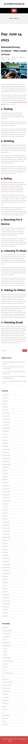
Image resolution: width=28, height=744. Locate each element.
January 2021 (6, 597)
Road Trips (5, 709)
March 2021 (5, 591)
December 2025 (6, 419)
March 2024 (5, 482)
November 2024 (6, 458)
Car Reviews (6, 664)
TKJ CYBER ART (16, 741)
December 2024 (6, 455)
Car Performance (7, 658)
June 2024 (5, 473)
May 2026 (5, 404)
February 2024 (6, 485)
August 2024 (6, 467)
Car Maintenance (7, 642)
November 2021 (6, 567)
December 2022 (6, 528)
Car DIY (4, 639)
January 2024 (6, 488)
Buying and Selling (7, 630)
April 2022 (5, 552)
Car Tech (5, 670)
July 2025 (5, 434)
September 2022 (7, 537)
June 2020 (5, 613)
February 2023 (6, 522)
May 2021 (5, 585)
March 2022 (5, 555)
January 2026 (6, 416)
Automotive (13, 59)
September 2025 (7, 428)
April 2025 (5, 443)
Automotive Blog (14, 4)
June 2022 (5, 546)
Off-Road (5, 703)
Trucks (4, 721)
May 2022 (5, 549)
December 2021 (6, 564)
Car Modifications (7, 645)
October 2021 (6, 570)
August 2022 (6, 540)
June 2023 (5, 510)
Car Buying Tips (6, 636)
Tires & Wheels (6, 715)
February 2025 (6, 449)
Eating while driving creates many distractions (11, 182)
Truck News (5, 718)
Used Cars (5, 724)
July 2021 (5, 579)
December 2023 (6, 491)
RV (3, 712)
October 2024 (6, 461)
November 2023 (6, 494)
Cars (4, 676)
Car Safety (5, 667)
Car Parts (5, 655)
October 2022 (6, 534)
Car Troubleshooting (7, 673)
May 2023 (5, 513)
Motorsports (6, 700)
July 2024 (5, 470)
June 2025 (5, 437)
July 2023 (5, 507)
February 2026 (6, 413)
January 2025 (6, 452)
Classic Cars (6, 679)
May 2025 (5, 440)
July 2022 (5, 543)
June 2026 (5, 401)
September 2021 (7, 573)
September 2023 (7, 501)
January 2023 (6, 525)
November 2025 (6, 422)
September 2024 (7, 464)
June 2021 (5, 582)
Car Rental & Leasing (8, 661)
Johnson (15, 57)
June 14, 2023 (5, 57)
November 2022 (6, 531)
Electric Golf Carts (7, 685)
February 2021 (6, 594)
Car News (5, 651)
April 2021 (5, 588)
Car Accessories (7, 633)
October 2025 (6, 425)
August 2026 (6, 394)
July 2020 (5, 610)
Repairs (4, 706)
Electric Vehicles (7, 688)
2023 (12, 18)
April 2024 (5, 479)
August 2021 (6, 576)
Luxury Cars (5, 697)
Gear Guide (5, 694)
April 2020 (5, 616)
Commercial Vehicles (8, 682)
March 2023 (5, 519)
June (15, 18)
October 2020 (6, 607)
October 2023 (6, 497)
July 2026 (5, 398)
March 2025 (5, 446)
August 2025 (6, 431)
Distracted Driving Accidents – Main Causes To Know (14, 51)
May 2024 (5, 476)
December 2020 (6, 600)
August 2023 (6, 504)
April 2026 (5, 407)
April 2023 (5, 516)
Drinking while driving (6, 145)
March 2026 (5, 410)
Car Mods (5, 648)
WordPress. (10, 739)
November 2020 (6, 604)
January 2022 (6, 561)
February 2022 (6, 558)
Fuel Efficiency (6, 691)
